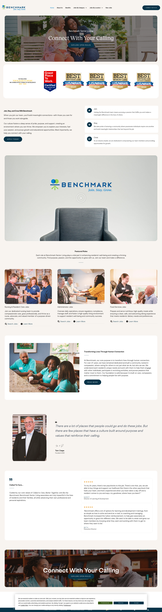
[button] (81, 198)
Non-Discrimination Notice (77, 610)
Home (52, 8)
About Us (60, 8)
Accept (136, 603)
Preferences (105, 603)
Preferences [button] (67, 605)
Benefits (68, 8)
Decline (120, 603)
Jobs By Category (78, 8)
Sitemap (90, 610)
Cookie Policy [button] (24, 605)
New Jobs (109, 8)
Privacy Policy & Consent (50, 610)
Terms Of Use (63, 610)
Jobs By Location (95, 8)
